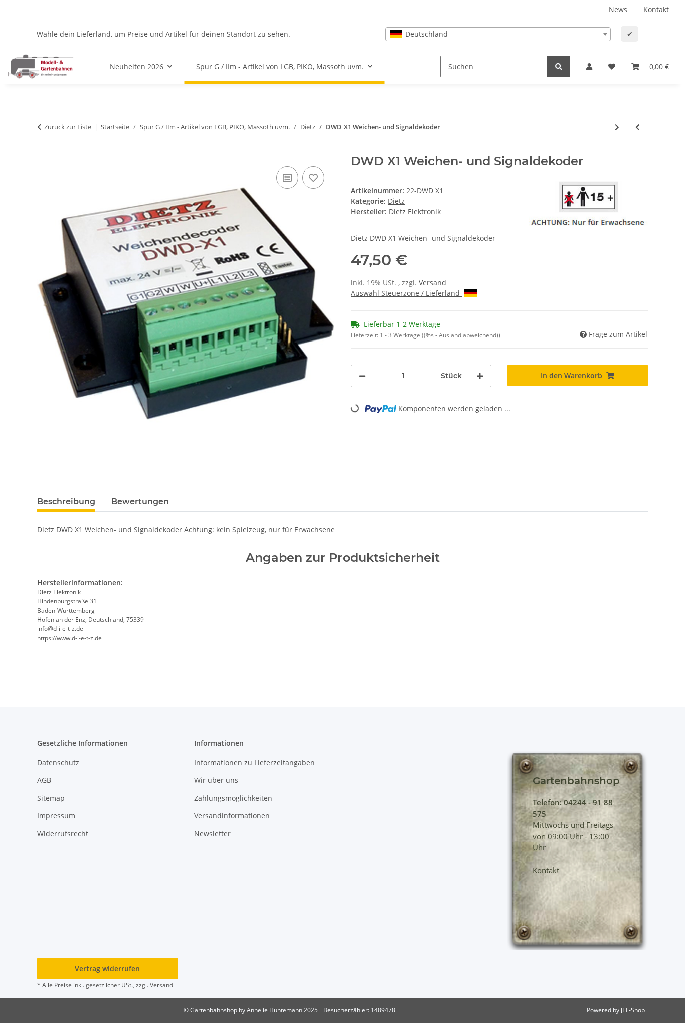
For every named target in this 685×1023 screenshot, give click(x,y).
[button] (589, 66)
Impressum (56, 815)
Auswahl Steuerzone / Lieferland (406, 293)
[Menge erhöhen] (480, 376)
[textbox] (498, 34)
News (618, 9)
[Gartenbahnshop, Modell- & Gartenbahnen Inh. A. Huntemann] (41, 66)
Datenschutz (58, 762)
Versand (432, 282)
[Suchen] (558, 66)
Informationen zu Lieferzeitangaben (254, 762)
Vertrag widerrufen (107, 968)
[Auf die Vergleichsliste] (287, 177)
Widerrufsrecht (62, 833)
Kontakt (656, 9)
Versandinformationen (232, 815)
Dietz (396, 201)
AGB (44, 780)
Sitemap (51, 798)
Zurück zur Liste (67, 126)
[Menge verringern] (362, 376)
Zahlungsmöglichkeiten (233, 798)
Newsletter (212, 833)
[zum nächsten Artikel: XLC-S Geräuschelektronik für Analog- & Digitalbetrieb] (617, 127)
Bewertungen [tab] (140, 501)
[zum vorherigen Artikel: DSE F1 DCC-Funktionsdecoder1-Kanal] (637, 127)
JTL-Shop (633, 1010)
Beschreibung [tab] (66, 501)
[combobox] (498, 34)
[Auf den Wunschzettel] (313, 177)
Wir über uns (216, 780)
